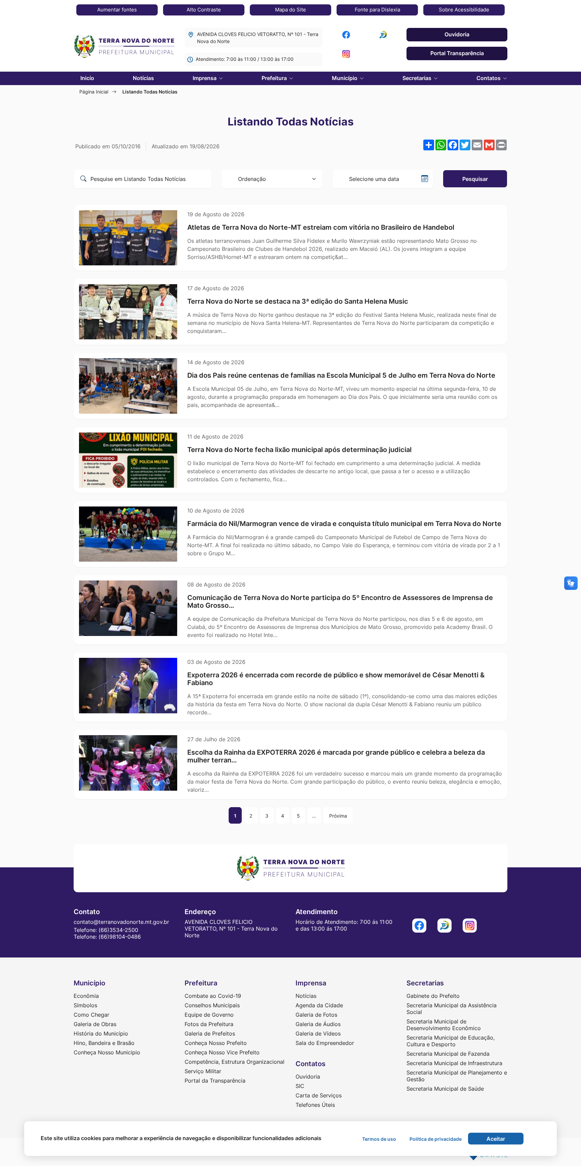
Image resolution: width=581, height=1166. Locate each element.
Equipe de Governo (209, 1014)
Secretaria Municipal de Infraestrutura (454, 1063)
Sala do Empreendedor (325, 1043)
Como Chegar (91, 1014)
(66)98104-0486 (120, 936)
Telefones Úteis (315, 1104)
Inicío (87, 78)
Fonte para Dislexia (377, 9)
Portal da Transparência (215, 1080)
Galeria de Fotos (316, 1014)
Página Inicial (93, 92)
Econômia (86, 995)
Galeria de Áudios (318, 1024)
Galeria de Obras (95, 1024)
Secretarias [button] (417, 78)
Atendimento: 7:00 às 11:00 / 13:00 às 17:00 (245, 59)
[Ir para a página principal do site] (124, 46)
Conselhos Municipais (212, 1005)
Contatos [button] (489, 78)
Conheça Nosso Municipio (107, 1052)
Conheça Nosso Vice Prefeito (222, 1052)
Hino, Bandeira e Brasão (104, 1043)
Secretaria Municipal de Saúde (445, 1088)
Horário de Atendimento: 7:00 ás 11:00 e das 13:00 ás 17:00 (344, 925)
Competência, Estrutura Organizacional (234, 1061)
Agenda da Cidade (319, 1005)
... (314, 816)
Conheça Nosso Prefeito (216, 1043)
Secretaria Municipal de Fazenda (448, 1053)
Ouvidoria (456, 34)
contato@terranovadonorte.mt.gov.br (121, 921)
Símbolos (85, 1005)
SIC (300, 1086)
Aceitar (496, 1138)
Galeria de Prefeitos (210, 1033)
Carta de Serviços (319, 1095)
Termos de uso (379, 1139)
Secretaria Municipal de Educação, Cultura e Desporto (450, 1041)
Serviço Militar (203, 1071)
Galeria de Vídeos (318, 1033)
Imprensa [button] (205, 78)
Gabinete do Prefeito (433, 995)
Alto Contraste (204, 9)
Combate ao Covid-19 (213, 995)
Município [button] (345, 78)
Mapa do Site (290, 9)
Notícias (143, 78)
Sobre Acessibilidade (464, 9)
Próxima (338, 816)
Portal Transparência (457, 53)
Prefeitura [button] (275, 78)
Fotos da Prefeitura (209, 1024)
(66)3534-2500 (118, 930)
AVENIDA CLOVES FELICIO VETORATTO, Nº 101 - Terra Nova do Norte (257, 37)
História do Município (101, 1033)
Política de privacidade (436, 1139)
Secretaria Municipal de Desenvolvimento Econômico (443, 1024)
